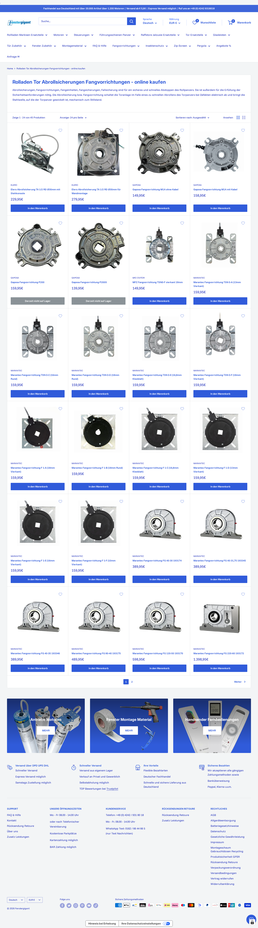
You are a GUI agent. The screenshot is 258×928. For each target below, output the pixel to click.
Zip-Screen (180, 45)
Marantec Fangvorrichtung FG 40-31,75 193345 (219, 560)
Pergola (201, 45)
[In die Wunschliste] (60, 130)
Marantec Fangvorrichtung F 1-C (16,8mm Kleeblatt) (155, 469)
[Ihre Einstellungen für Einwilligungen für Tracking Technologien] (252, 922)
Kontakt (11, 820)
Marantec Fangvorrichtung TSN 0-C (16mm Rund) (34, 376)
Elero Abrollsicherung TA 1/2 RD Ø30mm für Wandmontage (96, 191)
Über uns (12, 831)
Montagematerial (72, 45)
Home (10, 68)
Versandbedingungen (224, 873)
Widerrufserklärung (222, 884)
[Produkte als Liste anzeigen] (244, 117)
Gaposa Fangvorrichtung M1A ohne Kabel (155, 189)
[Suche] (131, 21)
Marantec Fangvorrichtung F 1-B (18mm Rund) (97, 467)
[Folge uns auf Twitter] (69, 905)
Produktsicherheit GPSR (225, 856)
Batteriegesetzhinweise (225, 826)
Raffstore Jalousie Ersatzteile (158, 34)
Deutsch (13, 899)
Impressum (217, 842)
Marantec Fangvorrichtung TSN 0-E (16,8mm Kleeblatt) (157, 376)
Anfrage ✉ (13, 56)
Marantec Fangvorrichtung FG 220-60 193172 (218, 653)
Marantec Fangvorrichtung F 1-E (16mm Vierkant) (33, 562)
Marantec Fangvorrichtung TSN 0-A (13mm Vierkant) (217, 284)
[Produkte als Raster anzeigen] (238, 117)
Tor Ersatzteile (194, 34)
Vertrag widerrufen (222, 878)
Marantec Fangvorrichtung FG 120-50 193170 (158, 653)
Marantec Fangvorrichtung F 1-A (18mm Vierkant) (33, 469)
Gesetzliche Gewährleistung (227, 836)
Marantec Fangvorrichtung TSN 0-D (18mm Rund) (95, 376)
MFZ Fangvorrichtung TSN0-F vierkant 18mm (158, 282)
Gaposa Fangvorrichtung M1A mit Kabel (215, 189)
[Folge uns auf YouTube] (89, 905)
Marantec (199, 277)
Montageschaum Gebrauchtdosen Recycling (227, 849)
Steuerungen (82, 34)
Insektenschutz (155, 45)
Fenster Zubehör (42, 45)
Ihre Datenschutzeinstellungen (141, 923)
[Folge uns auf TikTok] (95, 905)
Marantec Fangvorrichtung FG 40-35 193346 (35, 653)
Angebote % (223, 45)
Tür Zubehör (14, 45)
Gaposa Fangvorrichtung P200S (89, 282)
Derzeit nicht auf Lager (38, 301)
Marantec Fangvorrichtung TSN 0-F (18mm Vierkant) (217, 376)
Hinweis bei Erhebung (102, 923)
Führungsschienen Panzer (115, 34)
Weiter (238, 681)
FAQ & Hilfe (99, 45)
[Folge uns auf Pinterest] (82, 905)
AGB (213, 815)
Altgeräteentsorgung (223, 820)
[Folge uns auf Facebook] (62, 905)
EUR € (32, 899)
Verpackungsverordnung (226, 867)
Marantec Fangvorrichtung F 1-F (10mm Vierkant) (93, 562)
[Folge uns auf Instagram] (75, 905)
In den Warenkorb (38, 208)
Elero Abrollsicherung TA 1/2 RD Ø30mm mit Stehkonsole (35, 191)
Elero (14, 185)
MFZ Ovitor (139, 277)
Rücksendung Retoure (20, 826)
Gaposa (137, 185)
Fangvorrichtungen (124, 45)
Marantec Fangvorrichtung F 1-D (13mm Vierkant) (215, 469)
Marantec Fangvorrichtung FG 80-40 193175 (96, 653)
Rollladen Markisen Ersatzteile (25, 34)
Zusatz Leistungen (18, 836)
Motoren (59, 34)
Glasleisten (219, 34)
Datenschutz (218, 831)
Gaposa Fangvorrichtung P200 (27, 282)
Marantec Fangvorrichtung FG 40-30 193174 (157, 560)
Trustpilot (112, 788)
